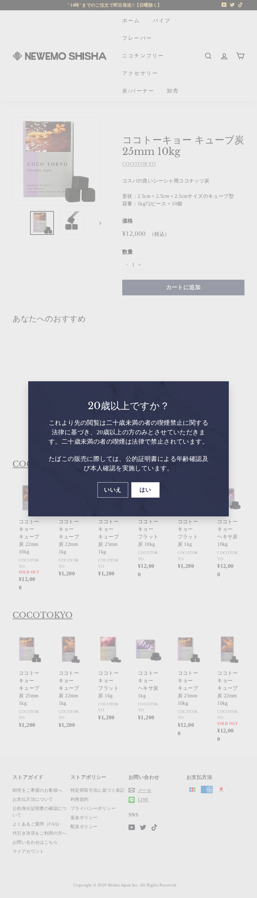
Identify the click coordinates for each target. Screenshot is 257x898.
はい (145, 490)
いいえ (112, 490)
